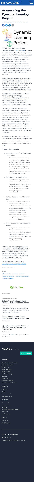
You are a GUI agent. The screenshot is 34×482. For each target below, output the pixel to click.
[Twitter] (5, 437)
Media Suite (5, 367)
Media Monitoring (7, 374)
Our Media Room (7, 396)
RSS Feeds (5, 411)
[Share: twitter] (6, 25)
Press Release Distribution (9, 362)
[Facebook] (2, 437)
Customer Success (7, 380)
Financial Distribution (8, 365)
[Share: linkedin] (9, 25)
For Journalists (6, 405)
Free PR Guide (26, 353)
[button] (31, 2)
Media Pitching (6, 371)
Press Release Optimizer (9, 382)
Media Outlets (6, 414)
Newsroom (5, 407)
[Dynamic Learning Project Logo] (17, 46)
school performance (8, 278)
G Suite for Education (8, 276)
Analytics (4, 376)
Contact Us (5, 420)
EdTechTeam (20, 50)
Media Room (5, 378)
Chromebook (6, 273)
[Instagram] (10, 437)
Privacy (16, 440)
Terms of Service (7, 440)
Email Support (6, 423)
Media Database (6, 369)
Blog (3, 391)
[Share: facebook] (3, 25)
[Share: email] (12, 25)
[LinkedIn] (7, 437)
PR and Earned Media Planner (10, 409)
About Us (4, 389)
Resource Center (7, 402)
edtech (22, 273)
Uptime (22, 440)
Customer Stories (7, 394)
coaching (15, 273)
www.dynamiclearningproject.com (14, 264)
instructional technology (22, 276)
